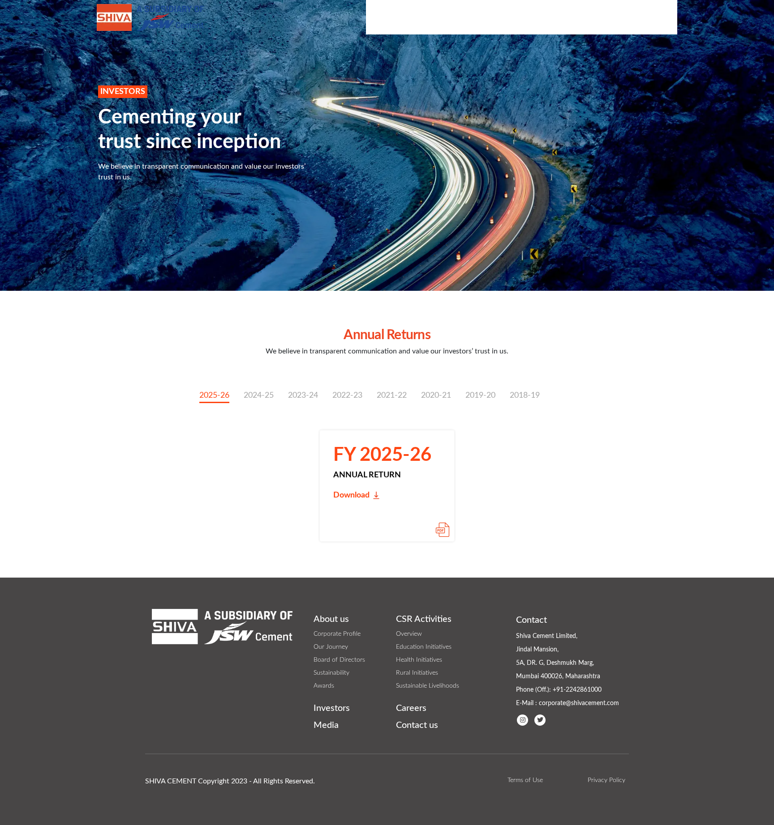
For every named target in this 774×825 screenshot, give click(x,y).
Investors (518, 17)
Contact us (417, 725)
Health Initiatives (419, 660)
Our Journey (331, 647)
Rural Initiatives (417, 673)
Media (566, 17)
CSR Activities (454, 17)
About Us (392, 17)
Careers (411, 708)
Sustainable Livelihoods (427, 686)
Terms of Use (525, 780)
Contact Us (651, 17)
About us (331, 619)
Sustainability (331, 673)
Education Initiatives (424, 647)
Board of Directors (339, 660)
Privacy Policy (606, 780)
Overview (409, 634)
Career (605, 17)
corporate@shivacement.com (579, 703)
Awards (324, 686)
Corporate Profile (337, 634)
